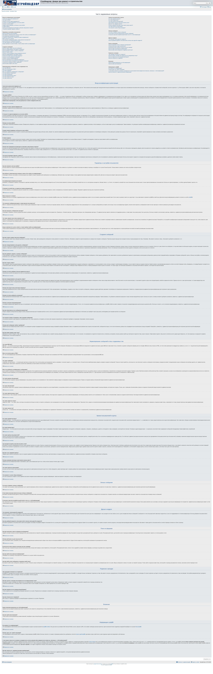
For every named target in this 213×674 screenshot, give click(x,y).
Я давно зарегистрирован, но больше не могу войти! (14, 25)
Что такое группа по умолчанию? (116, 26)
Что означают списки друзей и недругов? (117, 39)
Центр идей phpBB (80, 634)
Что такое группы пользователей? (116, 21)
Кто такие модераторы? (114, 20)
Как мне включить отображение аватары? (11, 41)
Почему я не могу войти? (8, 23)
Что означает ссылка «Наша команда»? (117, 27)
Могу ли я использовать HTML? (9, 69)
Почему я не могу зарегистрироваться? (11, 21)
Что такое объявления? (7, 74)
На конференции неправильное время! (11, 36)
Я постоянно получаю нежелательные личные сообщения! (121, 33)
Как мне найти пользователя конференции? (118, 48)
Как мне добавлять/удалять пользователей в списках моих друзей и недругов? (125, 40)
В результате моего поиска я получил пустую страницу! (120, 47)
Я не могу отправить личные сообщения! (117, 32)
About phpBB (138, 626)
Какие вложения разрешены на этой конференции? (119, 62)
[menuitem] (9, 7)
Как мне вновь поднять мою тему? (10, 63)
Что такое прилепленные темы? (9, 75)
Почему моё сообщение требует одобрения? (12, 62)
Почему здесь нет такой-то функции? (116, 69)
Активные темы (13, 11)
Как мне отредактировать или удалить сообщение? (13, 49)
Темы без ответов (5, 11)
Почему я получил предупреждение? (10, 58)
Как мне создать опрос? (8, 51)
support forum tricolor (98, 663)
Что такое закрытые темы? (8, 76)
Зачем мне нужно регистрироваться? (10, 18)
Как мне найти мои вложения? (115, 63)
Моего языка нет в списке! (8, 38)
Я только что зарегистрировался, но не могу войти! (13, 22)
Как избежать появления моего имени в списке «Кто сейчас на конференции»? (19, 34)
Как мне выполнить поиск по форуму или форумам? (120, 44)
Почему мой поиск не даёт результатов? (117, 46)
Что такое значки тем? (7, 78)
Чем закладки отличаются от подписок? (117, 54)
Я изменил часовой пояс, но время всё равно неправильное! (15, 37)
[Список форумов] (21, 3)
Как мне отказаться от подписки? (116, 58)
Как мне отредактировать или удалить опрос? (12, 54)
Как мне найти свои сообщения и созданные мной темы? (121, 49)
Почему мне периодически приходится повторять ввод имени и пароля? (18, 27)
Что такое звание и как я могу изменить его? (12, 42)
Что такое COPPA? (6, 20)
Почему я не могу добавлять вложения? (11, 57)
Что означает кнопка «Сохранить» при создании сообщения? (15, 60)
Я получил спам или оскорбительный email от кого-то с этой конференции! (124, 34)
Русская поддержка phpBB (106, 664)
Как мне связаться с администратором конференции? (120, 72)
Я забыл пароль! (6, 26)
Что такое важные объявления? (9, 72)
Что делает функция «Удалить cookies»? (11, 29)
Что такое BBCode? (7, 67)
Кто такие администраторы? (114, 18)
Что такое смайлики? (7, 70)
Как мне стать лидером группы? (115, 23)
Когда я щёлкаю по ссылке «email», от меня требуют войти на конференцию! (19, 43)
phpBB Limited (46, 626)
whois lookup (92, 641)
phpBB (190, 197)
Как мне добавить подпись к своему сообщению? (13, 50)
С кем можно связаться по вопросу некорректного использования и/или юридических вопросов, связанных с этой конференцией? (136, 70)
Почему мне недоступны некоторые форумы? (12, 55)
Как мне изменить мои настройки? (10, 33)
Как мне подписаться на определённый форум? (119, 56)
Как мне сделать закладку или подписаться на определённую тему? (123, 55)
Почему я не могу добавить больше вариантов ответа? (14, 53)
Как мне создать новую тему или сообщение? (12, 48)
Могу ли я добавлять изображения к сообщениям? (13, 71)
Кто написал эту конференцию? (115, 68)
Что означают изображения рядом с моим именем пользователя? (16, 39)
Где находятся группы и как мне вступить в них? (119, 22)
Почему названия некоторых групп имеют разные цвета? (121, 25)
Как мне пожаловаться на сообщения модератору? (13, 59)
